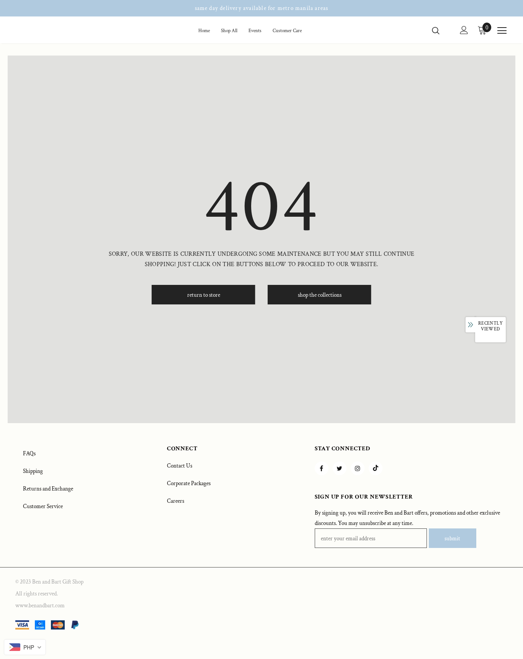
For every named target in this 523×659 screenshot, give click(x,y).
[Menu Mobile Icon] (502, 30)
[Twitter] (339, 468)
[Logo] (43, 31)
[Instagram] (357, 468)
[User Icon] (464, 30)
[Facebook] (322, 468)
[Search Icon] (440, 30)
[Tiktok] (375, 468)
